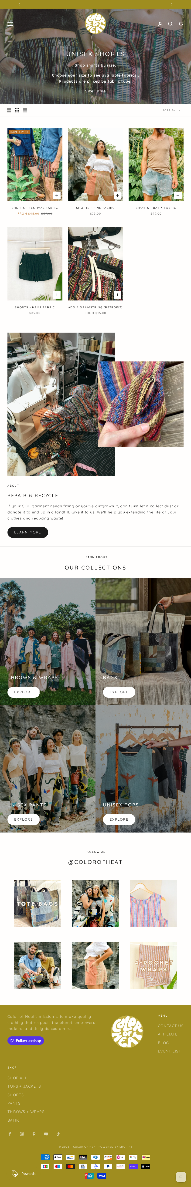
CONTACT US (171, 1025)
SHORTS (15, 1095)
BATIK (13, 1120)
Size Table (95, 91)
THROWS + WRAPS (25, 1111)
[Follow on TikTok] (58, 1134)
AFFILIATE (168, 1034)
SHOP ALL (17, 1078)
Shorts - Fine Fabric (95, 207)
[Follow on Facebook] (9, 1134)
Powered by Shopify (116, 1146)
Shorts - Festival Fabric (35, 207)
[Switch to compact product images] (25, 110)
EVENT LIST (169, 1051)
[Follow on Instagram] (22, 1134)
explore (23, 692)
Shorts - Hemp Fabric (35, 307)
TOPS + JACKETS (24, 1086)
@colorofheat (95, 862)
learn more (27, 532)
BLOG (163, 1042)
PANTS (13, 1103)
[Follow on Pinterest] (34, 1134)
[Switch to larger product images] (9, 110)
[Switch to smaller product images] (17, 110)
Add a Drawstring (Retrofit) (95, 307)
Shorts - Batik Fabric (156, 207)
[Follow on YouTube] (46, 1134)
